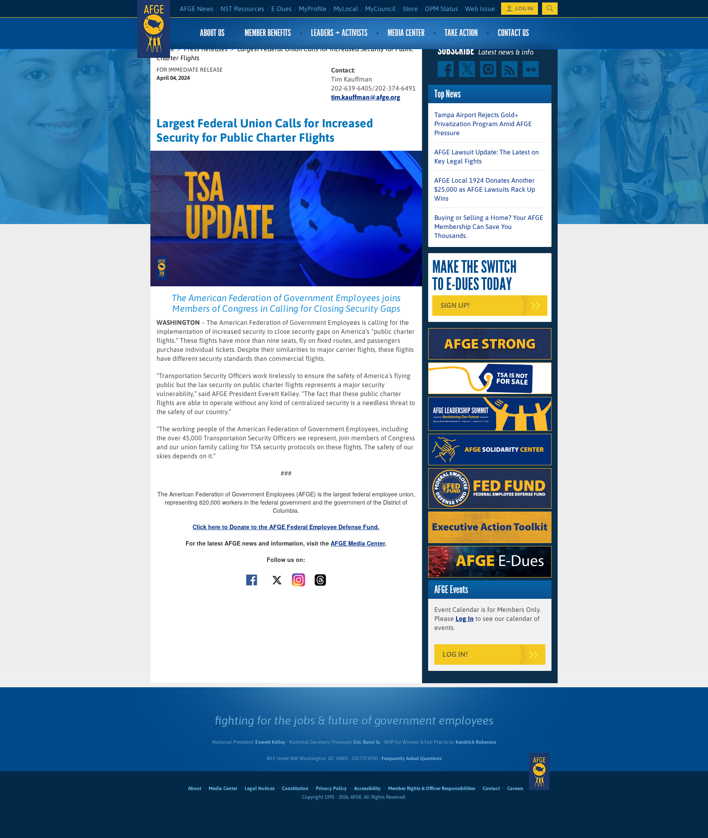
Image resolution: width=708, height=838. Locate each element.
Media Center (406, 33)
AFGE (539, 771)
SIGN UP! (455, 305)
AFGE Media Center (358, 543)
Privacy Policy (331, 788)
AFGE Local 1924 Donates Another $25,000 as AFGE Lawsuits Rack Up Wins (484, 189)
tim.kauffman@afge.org (365, 97)
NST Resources (242, 8)
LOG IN (524, 8)
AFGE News (196, 8)
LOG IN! (454, 654)
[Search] (550, 8)
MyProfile (313, 8)
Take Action (461, 33)
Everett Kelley (270, 742)
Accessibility (367, 788)
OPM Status (441, 8)
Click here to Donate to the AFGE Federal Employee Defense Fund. (286, 527)
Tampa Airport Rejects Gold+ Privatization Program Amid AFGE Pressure (483, 123)
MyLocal (346, 8)
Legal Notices (260, 788)
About (194, 788)
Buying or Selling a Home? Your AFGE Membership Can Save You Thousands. (488, 226)
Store (410, 8)
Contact (491, 788)
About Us (212, 33)
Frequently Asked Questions (411, 758)
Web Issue (480, 8)
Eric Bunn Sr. (367, 742)
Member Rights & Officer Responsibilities (431, 788)
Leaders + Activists (339, 33)
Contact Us (513, 33)
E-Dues (281, 8)
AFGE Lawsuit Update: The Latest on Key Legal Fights (486, 156)
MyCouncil (380, 8)
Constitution (295, 788)
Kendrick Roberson (476, 742)
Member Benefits (268, 33)
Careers (515, 788)
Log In (465, 618)
